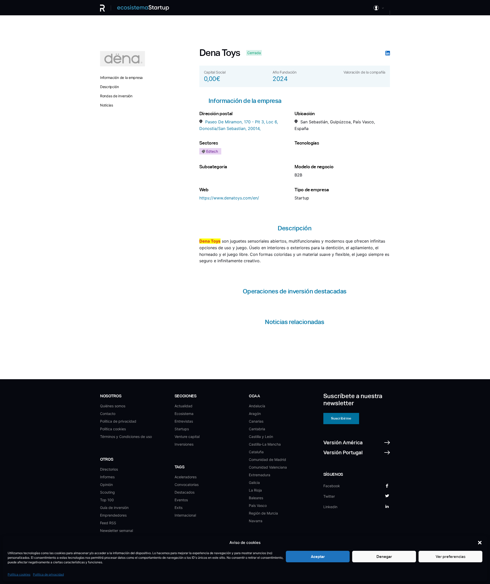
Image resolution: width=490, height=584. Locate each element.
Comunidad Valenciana (268, 467)
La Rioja (255, 490)
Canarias (256, 421)
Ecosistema (184, 413)
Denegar (384, 556)
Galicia (254, 482)
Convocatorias (187, 484)
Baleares (256, 498)
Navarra (255, 521)
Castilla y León (261, 436)
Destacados (184, 492)
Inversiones (184, 444)
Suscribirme (341, 418)
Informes (107, 477)
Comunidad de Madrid (267, 459)
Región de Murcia (263, 513)
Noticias (106, 105)
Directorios (109, 469)
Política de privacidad (48, 574)
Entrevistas (184, 421)
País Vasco (258, 505)
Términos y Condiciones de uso (126, 436)
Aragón (255, 413)
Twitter (329, 496)
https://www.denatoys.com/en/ (229, 197)
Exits (178, 507)
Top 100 (107, 500)
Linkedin (330, 507)
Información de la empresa (121, 77)
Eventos (181, 500)
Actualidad (183, 406)
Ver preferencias (450, 556)
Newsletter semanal (116, 530)
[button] (479, 542)
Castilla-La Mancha (265, 444)
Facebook (331, 486)
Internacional (185, 515)
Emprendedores (113, 515)
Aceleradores (186, 477)
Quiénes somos (112, 406)
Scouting (107, 492)
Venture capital (187, 436)
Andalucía (257, 406)
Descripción (109, 87)
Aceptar (318, 556)
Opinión (106, 484)
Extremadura (259, 475)
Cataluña (256, 452)
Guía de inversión (114, 507)
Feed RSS (108, 523)
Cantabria (257, 429)
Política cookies (19, 574)
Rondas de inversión (116, 96)
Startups (182, 429)
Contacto (107, 413)
